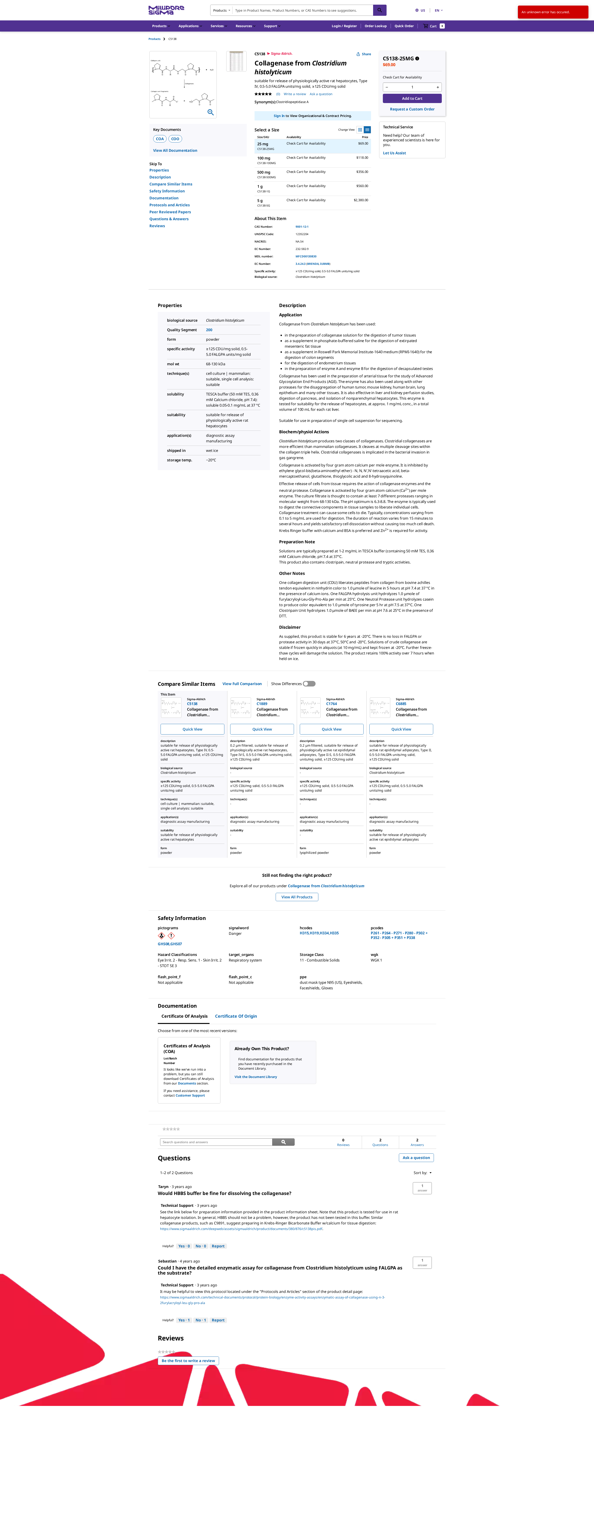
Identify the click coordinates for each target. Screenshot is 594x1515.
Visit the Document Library (256, 1077)
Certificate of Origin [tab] (236, 1016)
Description (160, 177)
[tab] (158, 38)
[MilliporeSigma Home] (166, 10)
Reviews (157, 225)
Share (366, 54)
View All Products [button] (296, 897)
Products (154, 39)
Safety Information (167, 191)
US (423, 10)
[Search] (380, 10)
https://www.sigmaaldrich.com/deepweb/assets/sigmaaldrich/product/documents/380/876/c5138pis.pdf (241, 1229)
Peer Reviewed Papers (170, 211)
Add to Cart (412, 98)
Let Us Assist (394, 153)
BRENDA (313, 264)
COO (175, 138)
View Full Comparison (242, 683)
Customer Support (190, 1095)
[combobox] (298, 10)
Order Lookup (376, 26)
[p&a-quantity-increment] (438, 87)
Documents (187, 1083)
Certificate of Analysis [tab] (184, 1016)
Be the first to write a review (190, 1361)
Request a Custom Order (412, 109)
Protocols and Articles (169, 204)
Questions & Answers (169, 218)
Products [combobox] (220, 10)
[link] (171, 1129)
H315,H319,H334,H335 (319, 933)
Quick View (192, 729)
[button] (344, 26)
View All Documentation (175, 150)
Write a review (295, 94)
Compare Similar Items (170, 184)
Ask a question (321, 94)
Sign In (279, 115)
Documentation (163, 198)
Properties (159, 170)
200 (209, 329)
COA (160, 138)
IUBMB (324, 264)
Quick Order (404, 26)
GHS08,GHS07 (170, 943)
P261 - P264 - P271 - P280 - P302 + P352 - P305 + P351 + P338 (399, 935)
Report (218, 1246)
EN (437, 10)
